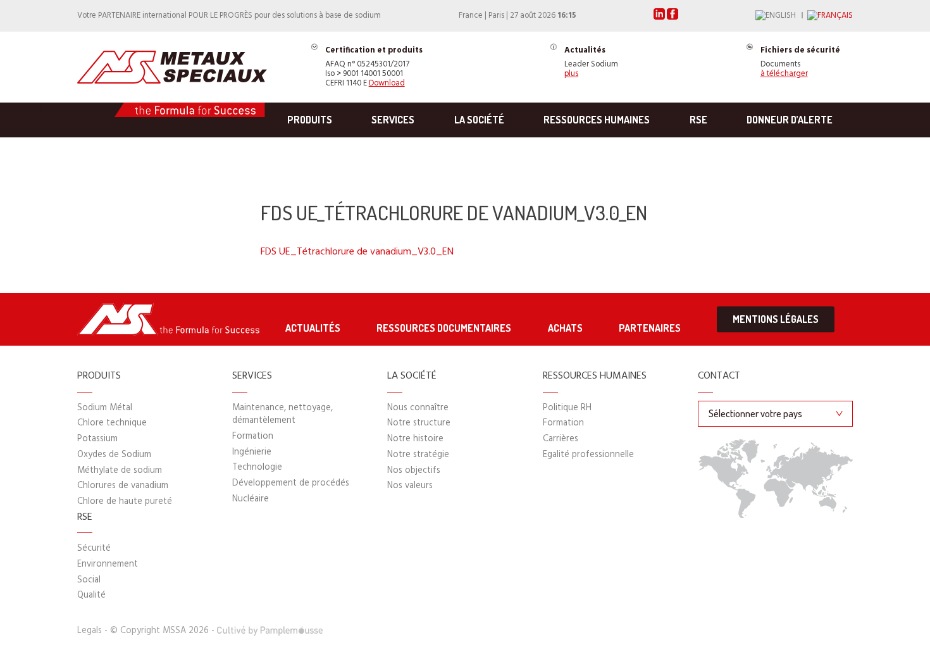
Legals (89, 631)
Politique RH (567, 408)
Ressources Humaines (596, 119)
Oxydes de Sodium (114, 455)
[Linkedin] (660, 17)
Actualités (312, 328)
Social (89, 580)
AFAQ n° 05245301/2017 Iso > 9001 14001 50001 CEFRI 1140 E (374, 67)
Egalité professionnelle (588, 455)
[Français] (830, 16)
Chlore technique (112, 423)
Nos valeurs (410, 486)
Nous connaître (418, 408)
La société (479, 119)
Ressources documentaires (443, 328)
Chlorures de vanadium (122, 486)
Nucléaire (250, 499)
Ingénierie (251, 452)
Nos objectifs (413, 470)
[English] (781, 16)
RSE (698, 119)
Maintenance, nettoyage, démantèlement (282, 414)
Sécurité (94, 548)
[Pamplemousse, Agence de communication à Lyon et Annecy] (270, 631)
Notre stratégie (418, 455)
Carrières (560, 439)
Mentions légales (776, 319)
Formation (252, 436)
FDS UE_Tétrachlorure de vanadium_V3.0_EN (357, 252)
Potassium (97, 439)
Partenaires (650, 328)
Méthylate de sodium (119, 470)
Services (392, 119)
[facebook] (672, 17)
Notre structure (418, 423)
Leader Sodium (591, 63)
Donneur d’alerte (790, 119)
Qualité (91, 595)
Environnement (107, 564)
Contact (719, 376)
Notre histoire (415, 439)
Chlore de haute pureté (124, 501)
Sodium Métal (104, 408)
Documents (800, 63)
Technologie (257, 467)
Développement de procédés (290, 483)
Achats (565, 328)
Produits (309, 119)
